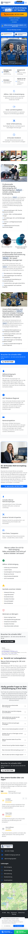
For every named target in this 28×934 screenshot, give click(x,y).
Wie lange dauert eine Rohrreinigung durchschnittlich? (11, 712)
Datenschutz (21, 914)
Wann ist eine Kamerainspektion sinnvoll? (13, 729)
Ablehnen (8, 926)
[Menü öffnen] (25, 2)
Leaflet (25, 911)
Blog (8, 914)
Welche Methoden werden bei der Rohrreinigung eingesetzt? (11, 717)
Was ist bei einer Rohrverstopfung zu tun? (13, 750)
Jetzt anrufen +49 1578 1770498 (14, 486)
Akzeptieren (19, 926)
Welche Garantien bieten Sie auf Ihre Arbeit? (11, 740)
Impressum (14, 914)
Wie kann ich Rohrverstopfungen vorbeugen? (10, 723)
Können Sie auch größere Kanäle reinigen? (13, 745)
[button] (14, 897)
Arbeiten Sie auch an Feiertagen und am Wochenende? (12, 734)
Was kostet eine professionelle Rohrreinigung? (10, 706)
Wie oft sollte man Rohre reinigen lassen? (12, 754)
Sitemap (14, 916)
